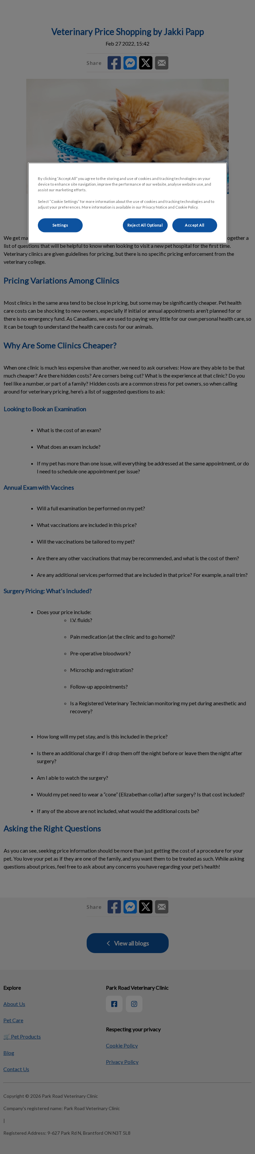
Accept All (195, 225)
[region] (127, 203)
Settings (60, 225)
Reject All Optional (145, 225)
